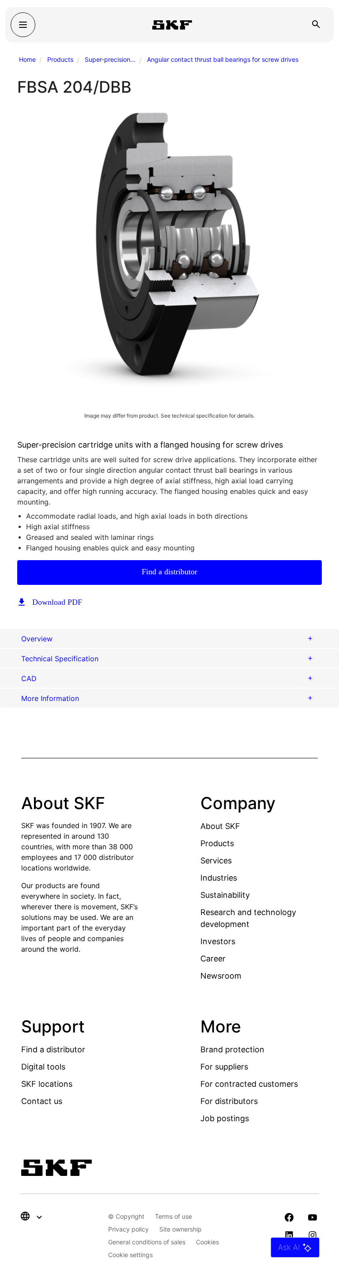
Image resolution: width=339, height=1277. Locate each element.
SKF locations (46, 1084)
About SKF (220, 826)
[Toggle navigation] (23, 24)
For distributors (229, 1101)
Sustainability (225, 895)
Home (27, 59)
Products (60, 59)
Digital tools (43, 1066)
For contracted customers (249, 1084)
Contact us (41, 1101)
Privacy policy (128, 1229)
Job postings (224, 1118)
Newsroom (220, 975)
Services (216, 860)
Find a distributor (169, 571)
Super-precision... (110, 59)
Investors (217, 941)
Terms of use (173, 1216)
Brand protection (232, 1049)
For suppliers (224, 1066)
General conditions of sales (146, 1242)
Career (213, 958)
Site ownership (180, 1229)
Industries (218, 877)
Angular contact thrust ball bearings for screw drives (222, 59)
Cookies (207, 1242)
